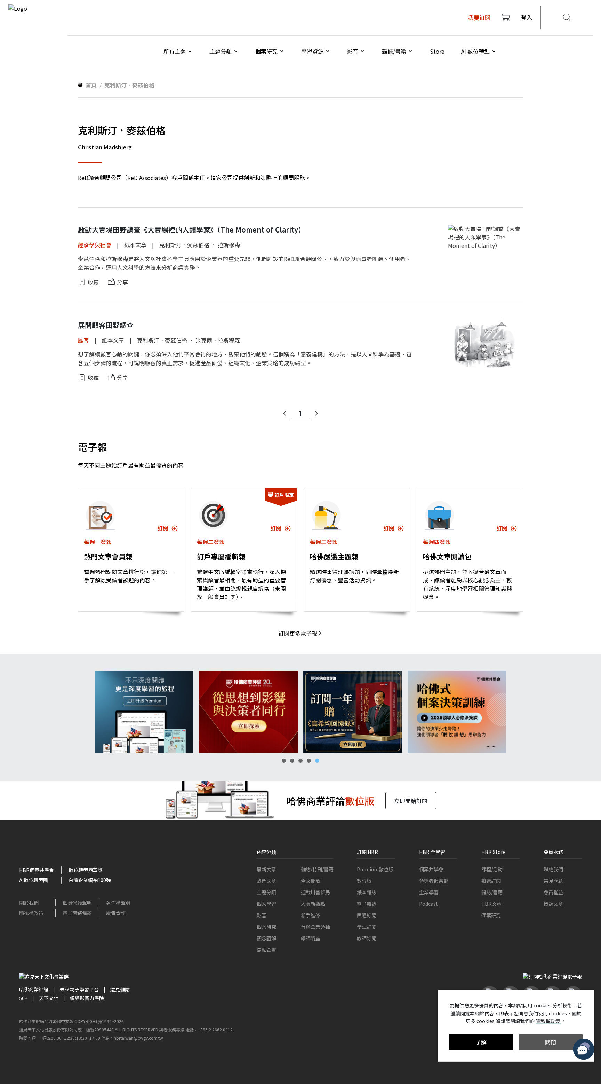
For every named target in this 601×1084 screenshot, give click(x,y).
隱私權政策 (31, 912)
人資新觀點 (313, 903)
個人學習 (266, 903)
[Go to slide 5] (317, 761)
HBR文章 (491, 903)
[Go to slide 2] (292, 761)
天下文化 (48, 998)
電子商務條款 (77, 912)
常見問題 (553, 880)
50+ (23, 998)
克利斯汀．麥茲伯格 (184, 245)
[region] (300, 712)
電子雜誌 (366, 903)
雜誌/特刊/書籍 (317, 869)
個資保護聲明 (77, 902)
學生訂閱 (366, 926)
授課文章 (553, 903)
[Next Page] (316, 413)
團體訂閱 (366, 915)
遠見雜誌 (120, 989)
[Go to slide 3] (300, 761)
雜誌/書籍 (492, 892)
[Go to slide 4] (309, 761)
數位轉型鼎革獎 (86, 869)
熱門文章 (266, 880)
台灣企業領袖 (315, 926)
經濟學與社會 (94, 245)
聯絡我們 (553, 869)
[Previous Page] (284, 413)
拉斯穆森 (229, 245)
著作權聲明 (118, 902)
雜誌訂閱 (491, 880)
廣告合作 (116, 912)
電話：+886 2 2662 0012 (209, 1029)
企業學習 (429, 892)
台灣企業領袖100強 (90, 880)
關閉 (550, 1042)
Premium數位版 (375, 869)
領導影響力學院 (87, 998)
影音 (261, 915)
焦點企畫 (266, 949)
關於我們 (29, 902)
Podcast (428, 903)
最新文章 (266, 869)
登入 (526, 17)
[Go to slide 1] (284, 761)
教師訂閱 (366, 938)
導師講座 (310, 938)
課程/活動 (492, 869)
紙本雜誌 (366, 892)
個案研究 (266, 926)
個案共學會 (431, 869)
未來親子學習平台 (79, 989)
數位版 (364, 880)
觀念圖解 (266, 938)
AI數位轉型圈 (33, 880)
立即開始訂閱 (410, 800)
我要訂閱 (479, 17)
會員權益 (553, 892)
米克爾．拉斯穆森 (217, 340)
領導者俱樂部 (433, 880)
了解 (481, 1042)
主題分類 (266, 892)
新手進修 (310, 915)
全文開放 (310, 880)
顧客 (83, 340)
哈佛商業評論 (33, 989)
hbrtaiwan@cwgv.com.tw (138, 1038)
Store (437, 51)
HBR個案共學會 (36, 869)
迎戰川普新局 (315, 892)
